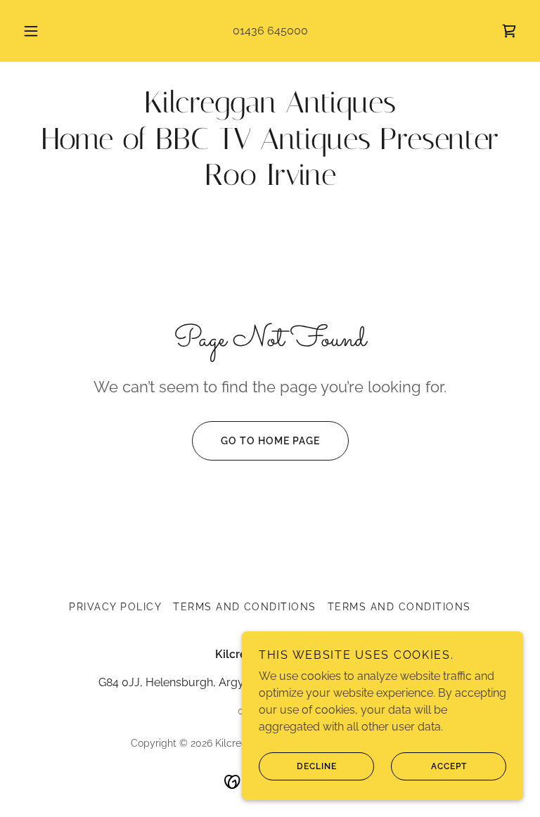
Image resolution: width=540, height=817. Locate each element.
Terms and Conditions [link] (244, 606)
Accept (449, 766)
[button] (38, 31)
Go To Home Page (270, 440)
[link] (509, 31)
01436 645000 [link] (270, 30)
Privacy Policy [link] (115, 606)
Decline (317, 766)
